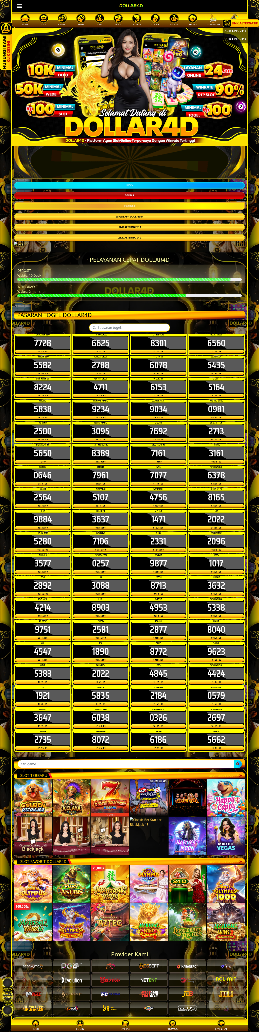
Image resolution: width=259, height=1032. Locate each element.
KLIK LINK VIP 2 (235, 39)
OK (129, 586)
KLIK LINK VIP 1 (235, 31)
